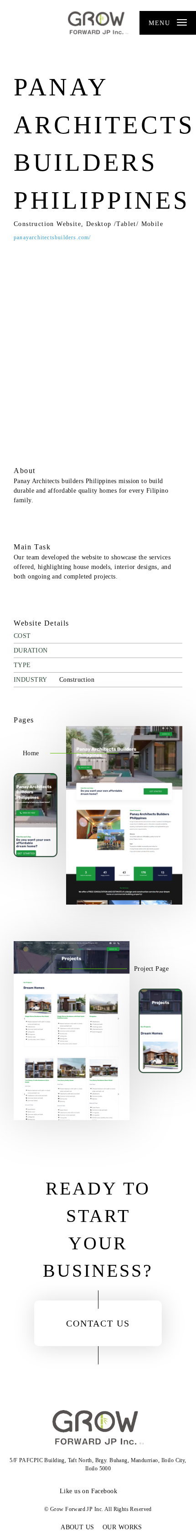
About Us (77, 1527)
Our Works (122, 1527)
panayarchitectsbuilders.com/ (52, 237)
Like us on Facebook (88, 1491)
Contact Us (98, 1323)
